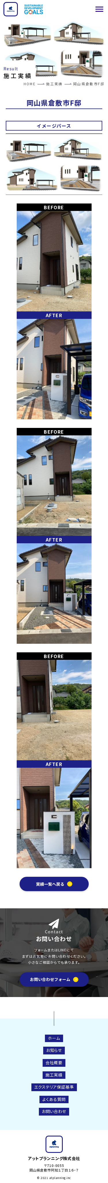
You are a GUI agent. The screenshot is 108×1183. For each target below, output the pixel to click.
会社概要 (54, 1062)
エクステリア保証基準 (54, 1087)
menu (99, 9)
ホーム (54, 1038)
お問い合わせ (54, 1111)
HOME (30, 84)
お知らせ (54, 1050)
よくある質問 (54, 1099)
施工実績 (54, 84)
